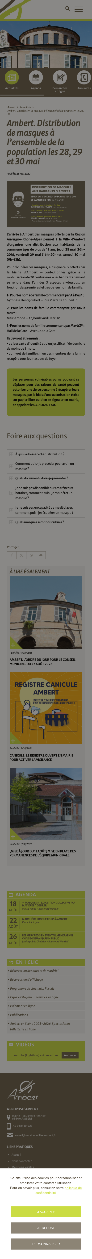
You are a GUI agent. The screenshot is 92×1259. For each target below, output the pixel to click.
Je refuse (46, 1228)
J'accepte (46, 1212)
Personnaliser (46, 1244)
